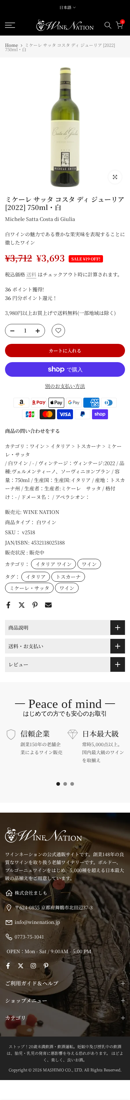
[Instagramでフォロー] (33, 966)
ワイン (89, 563)
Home (11, 45)
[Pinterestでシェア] (35, 605)
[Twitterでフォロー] (21, 966)
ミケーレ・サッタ (29, 587)
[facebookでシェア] (8, 605)
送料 (31, 274)
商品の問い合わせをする (32, 430)
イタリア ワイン (53, 563)
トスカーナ (68, 576)
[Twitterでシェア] (21, 605)
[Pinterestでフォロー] (46, 966)
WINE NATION (41, 511)
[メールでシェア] (48, 605)
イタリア (36, 576)
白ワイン (46, 522)
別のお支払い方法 (65, 385)
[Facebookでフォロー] (8, 966)
